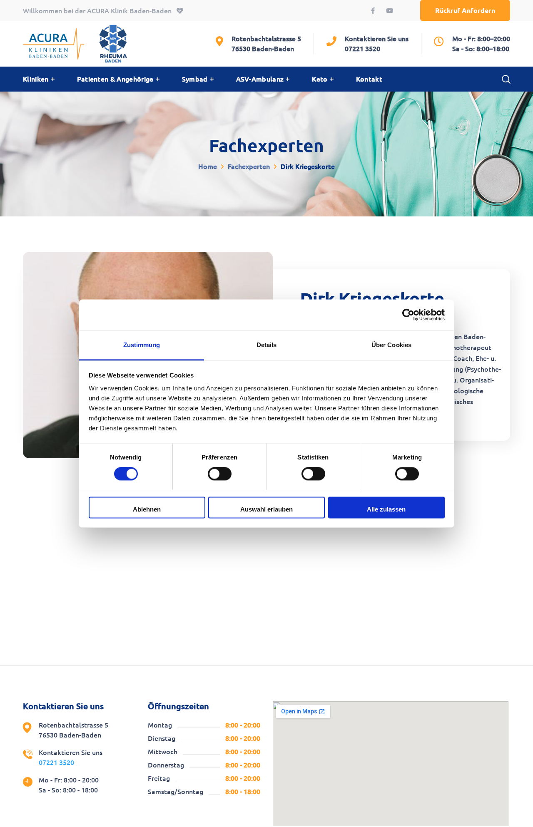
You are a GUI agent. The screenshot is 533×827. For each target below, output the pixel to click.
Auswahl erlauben (266, 509)
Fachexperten (249, 166)
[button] (465, 10)
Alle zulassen (386, 509)
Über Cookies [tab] (391, 344)
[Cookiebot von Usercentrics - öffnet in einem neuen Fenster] (408, 314)
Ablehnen (147, 509)
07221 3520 (362, 48)
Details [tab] (267, 344)
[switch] (220, 473)
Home (207, 166)
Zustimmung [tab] (141, 344)
